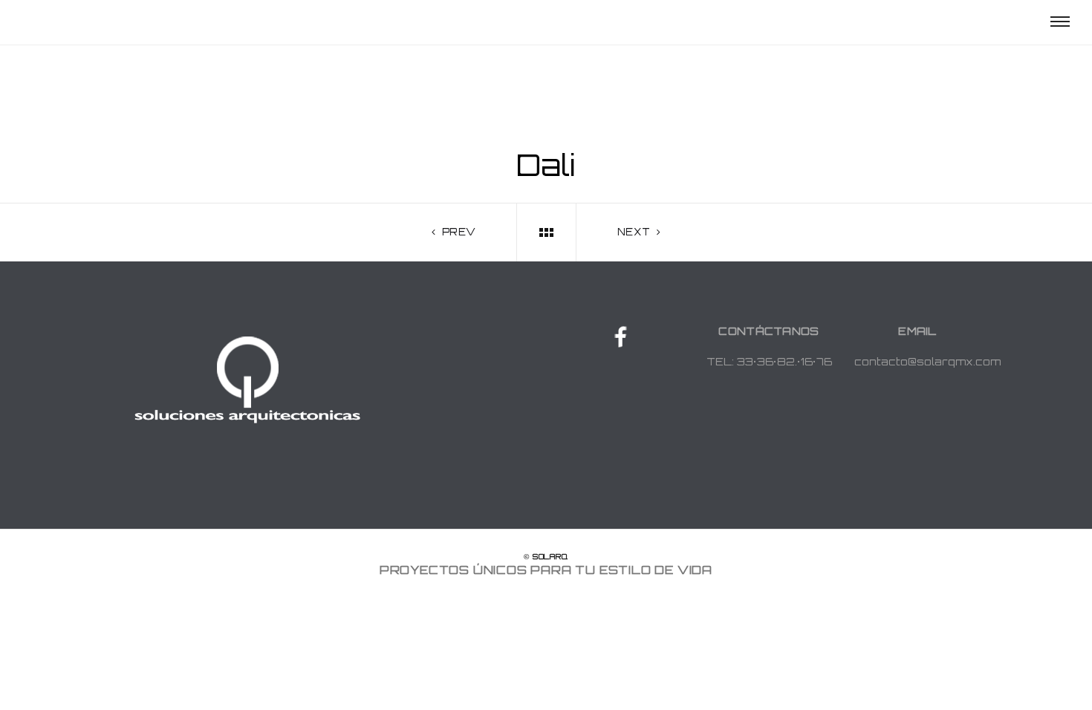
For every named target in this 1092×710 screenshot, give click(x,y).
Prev (457, 232)
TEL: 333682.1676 (769, 361)
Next (635, 232)
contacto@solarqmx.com (927, 361)
